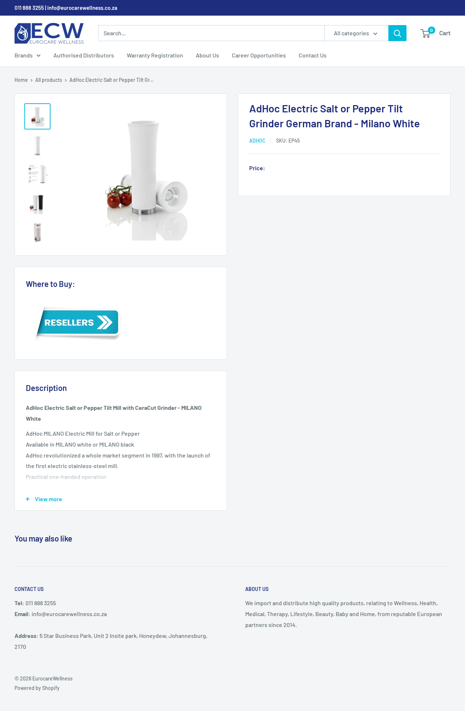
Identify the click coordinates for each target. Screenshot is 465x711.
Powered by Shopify (37, 688)
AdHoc (257, 140)
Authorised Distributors (83, 55)
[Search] (397, 33)
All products (48, 80)
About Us (207, 55)
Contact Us (313, 55)
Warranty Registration (155, 55)
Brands (24, 55)
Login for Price (288, 168)
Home (21, 80)
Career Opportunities (259, 55)
